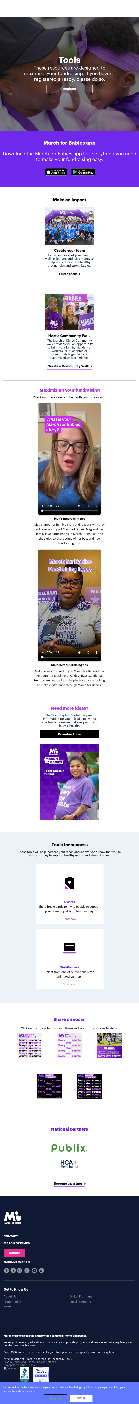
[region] (69, 1393)
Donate (14, 1253)
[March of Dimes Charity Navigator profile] (41, 1375)
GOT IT (81, 1398)
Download (70, 984)
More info (55, 1398)
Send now (69, 919)
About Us (10, 1296)
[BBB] (25, 1377)
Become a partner (68, 1183)
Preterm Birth (13, 1301)
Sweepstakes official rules (19, 1365)
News (7, 1307)
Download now (69, 734)
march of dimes (17, 1243)
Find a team (68, 274)
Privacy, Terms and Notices (20, 1362)
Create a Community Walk (68, 366)
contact (11, 1236)
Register (69, 89)
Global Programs (81, 1296)
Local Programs (80, 1301)
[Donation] (10, 1368)
